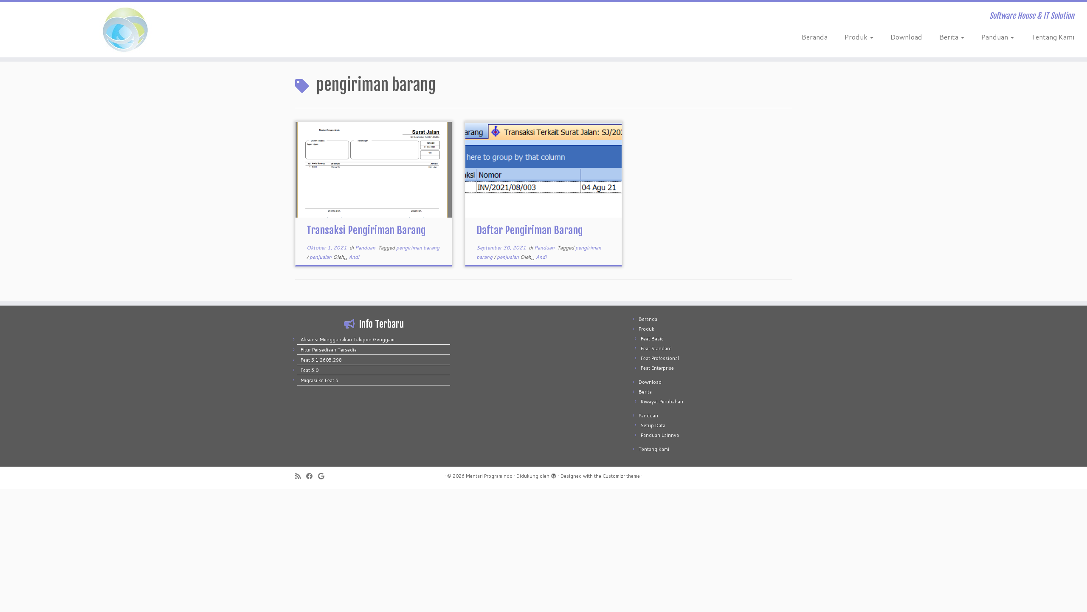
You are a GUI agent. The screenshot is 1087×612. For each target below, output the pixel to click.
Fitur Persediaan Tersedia (329, 349)
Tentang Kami (1052, 37)
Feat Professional (660, 358)
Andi (354, 257)
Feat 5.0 (309, 370)
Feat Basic (652, 338)
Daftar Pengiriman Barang (529, 230)
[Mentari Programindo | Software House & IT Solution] (125, 29)
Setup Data (653, 425)
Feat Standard (656, 348)
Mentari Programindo (489, 476)
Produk (857, 37)
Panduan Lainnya (660, 435)
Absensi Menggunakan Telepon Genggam (347, 339)
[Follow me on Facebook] (312, 476)
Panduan (995, 37)
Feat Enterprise (657, 368)
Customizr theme (621, 476)
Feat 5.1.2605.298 (321, 360)
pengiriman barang (417, 247)
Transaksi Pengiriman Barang (366, 230)
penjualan (321, 257)
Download (906, 37)
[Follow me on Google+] (324, 476)
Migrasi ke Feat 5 (319, 380)
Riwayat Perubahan (662, 401)
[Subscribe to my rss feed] (300, 476)
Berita (949, 37)
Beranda (815, 37)
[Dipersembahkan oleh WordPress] (554, 474)
